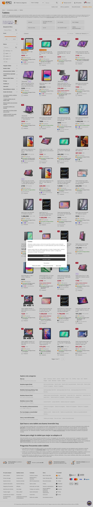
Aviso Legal (58, 265)
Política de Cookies (36, 265)
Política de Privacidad (48, 265)
